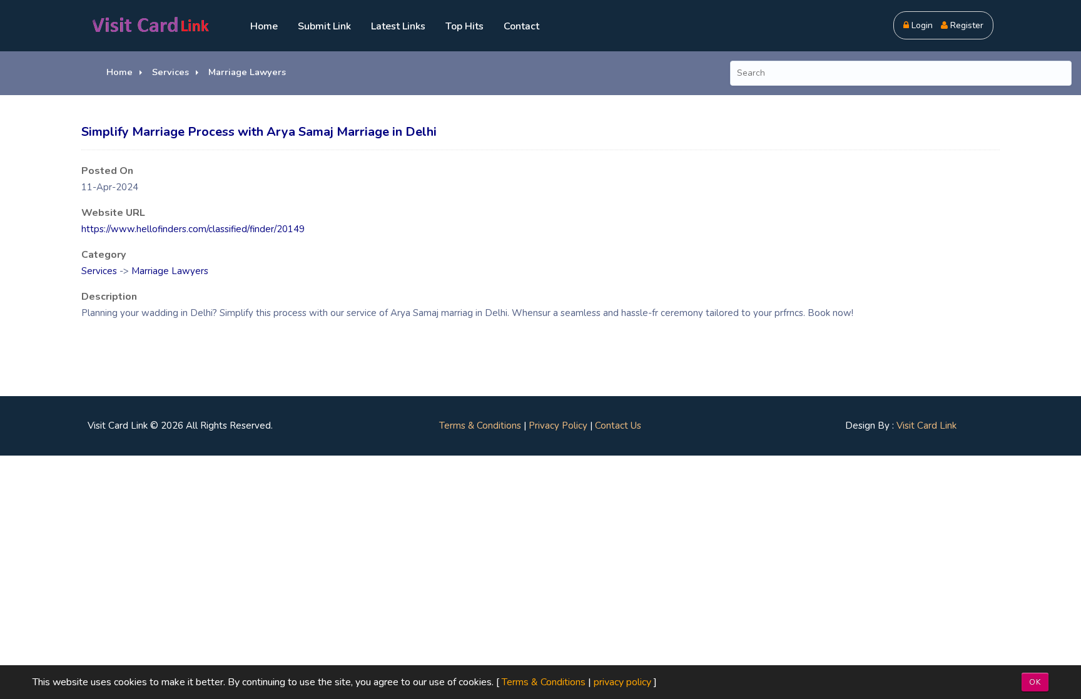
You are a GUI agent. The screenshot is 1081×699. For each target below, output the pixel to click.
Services (170, 72)
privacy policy (622, 682)
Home (264, 26)
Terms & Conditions (480, 425)
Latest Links (398, 26)
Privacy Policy (558, 425)
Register (965, 25)
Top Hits (464, 26)
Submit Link (324, 26)
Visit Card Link (926, 425)
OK (1035, 682)
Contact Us (618, 425)
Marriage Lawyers (247, 72)
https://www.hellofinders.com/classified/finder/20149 (193, 229)
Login (921, 25)
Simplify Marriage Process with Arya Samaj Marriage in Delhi (259, 131)
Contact (521, 26)
